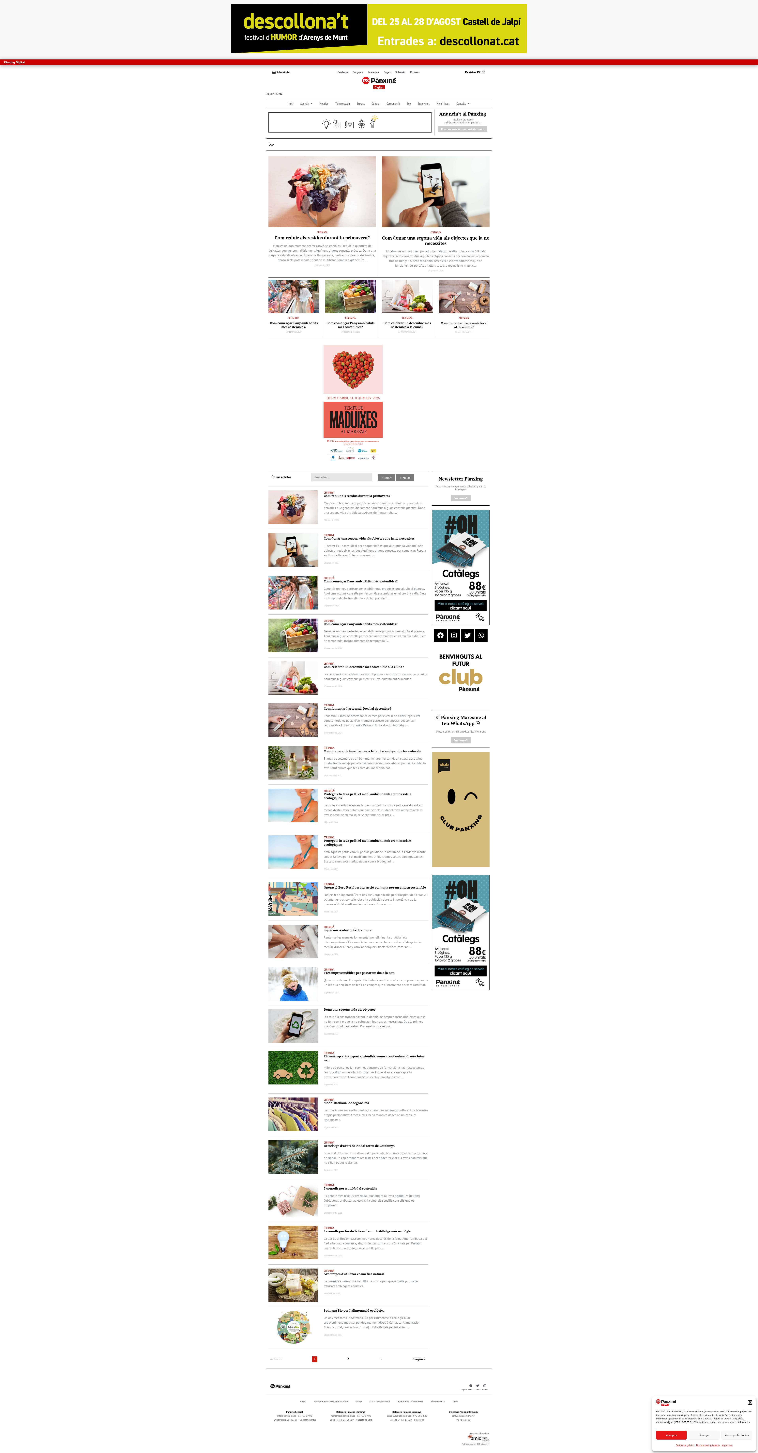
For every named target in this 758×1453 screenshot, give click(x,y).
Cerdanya (343, 72)
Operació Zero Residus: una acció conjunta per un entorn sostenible (375, 887)
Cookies (455, 1401)
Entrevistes (424, 103)
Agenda (304, 103)
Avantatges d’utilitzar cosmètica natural (354, 1274)
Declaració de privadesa (708, 1445)
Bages (387, 72)
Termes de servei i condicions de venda (410, 1401)
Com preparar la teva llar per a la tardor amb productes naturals (372, 751)
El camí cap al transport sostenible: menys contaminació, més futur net (374, 1058)
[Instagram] (454, 635)
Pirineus (415, 72)
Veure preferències (737, 1435)
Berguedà (358, 72)
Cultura (375, 103)
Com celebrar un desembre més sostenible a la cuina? (407, 325)
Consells (461, 103)
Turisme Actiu (342, 103)
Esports (361, 103)
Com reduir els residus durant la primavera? (322, 238)
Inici (291, 103)
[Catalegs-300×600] (461, 567)
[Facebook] (440, 635)
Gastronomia (393, 103)
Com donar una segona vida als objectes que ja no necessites (436, 240)
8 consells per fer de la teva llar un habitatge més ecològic (367, 1231)
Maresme (373, 72)
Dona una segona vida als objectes (349, 1009)
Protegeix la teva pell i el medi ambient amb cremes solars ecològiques (367, 796)
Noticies (324, 103)
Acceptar (671, 1435)
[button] (750, 1402)
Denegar (704, 1435)
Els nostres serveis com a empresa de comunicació (331, 1401)
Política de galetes (685, 1445)
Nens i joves (443, 103)
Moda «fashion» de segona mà (346, 1103)
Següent (419, 1359)
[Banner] (379, 28)
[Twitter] (467, 635)
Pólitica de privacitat (438, 1401)
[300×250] (461, 673)
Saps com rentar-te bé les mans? (348, 930)
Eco (409, 103)
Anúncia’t (303, 1401)
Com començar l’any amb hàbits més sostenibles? (294, 325)
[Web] (353, 403)
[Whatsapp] (481, 635)
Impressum (727, 1445)
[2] (461, 809)
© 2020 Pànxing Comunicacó (380, 1401)
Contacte (359, 1401)
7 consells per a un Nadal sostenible (350, 1188)
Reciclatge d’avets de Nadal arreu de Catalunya (359, 1146)
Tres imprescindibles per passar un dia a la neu (359, 973)
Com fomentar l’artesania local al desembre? (464, 325)
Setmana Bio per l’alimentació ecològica (354, 1310)
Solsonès (400, 72)
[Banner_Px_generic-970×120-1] (350, 122)
